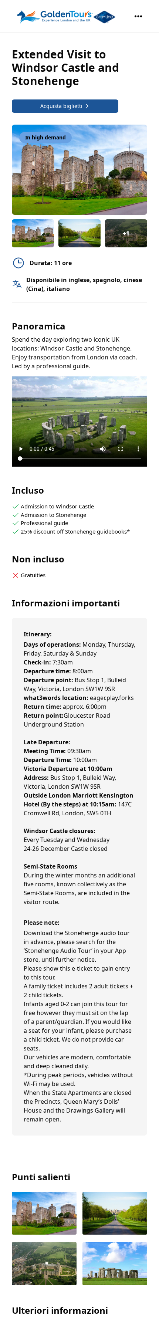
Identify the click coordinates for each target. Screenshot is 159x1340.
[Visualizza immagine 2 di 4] (114, 1214)
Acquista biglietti (61, 105)
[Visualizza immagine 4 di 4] (114, 1264)
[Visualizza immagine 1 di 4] (44, 1214)
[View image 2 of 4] (79, 233)
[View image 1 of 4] (33, 233)
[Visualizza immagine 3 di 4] (44, 1264)
